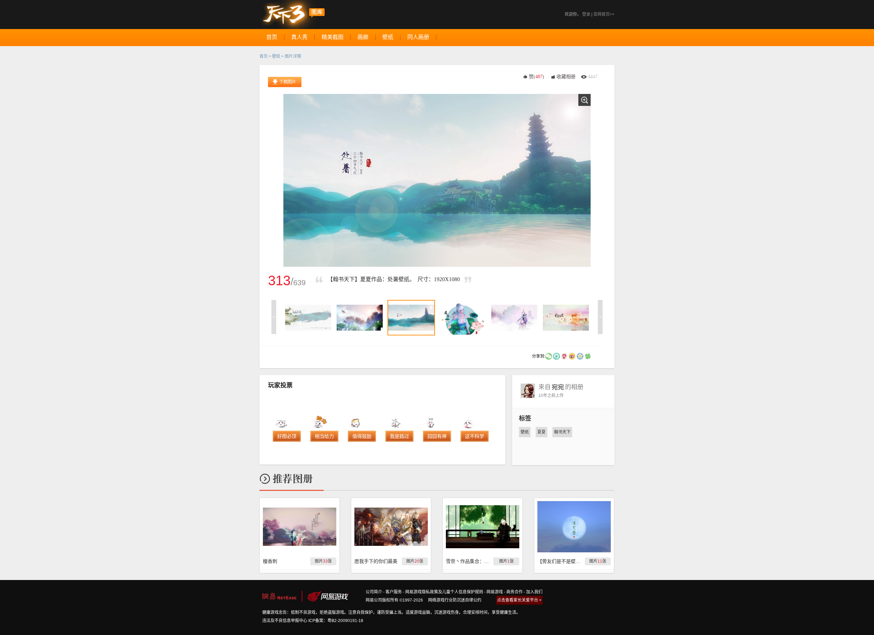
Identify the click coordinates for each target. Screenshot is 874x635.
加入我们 (534, 592)
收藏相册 (566, 76)
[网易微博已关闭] (564, 356)
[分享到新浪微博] (572, 356)
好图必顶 (286, 436)
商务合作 (514, 592)
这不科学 (474, 436)
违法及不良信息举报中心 (284, 620)
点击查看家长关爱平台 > (519, 600)
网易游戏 (495, 592)
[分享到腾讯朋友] (587, 356)
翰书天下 (562, 432)
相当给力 (324, 436)
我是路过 (399, 436)
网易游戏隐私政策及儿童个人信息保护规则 (444, 592)
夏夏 (541, 432)
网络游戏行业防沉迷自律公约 (454, 600)
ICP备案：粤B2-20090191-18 (335, 620)
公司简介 (374, 592)
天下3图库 (292, 14)
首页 (263, 56)
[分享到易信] (556, 356)
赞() (536, 76)
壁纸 (276, 56)
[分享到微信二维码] (548, 356)
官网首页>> (604, 14)
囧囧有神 (437, 436)
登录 (586, 14)
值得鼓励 (361, 436)
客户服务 (393, 592)
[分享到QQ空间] (580, 356)
